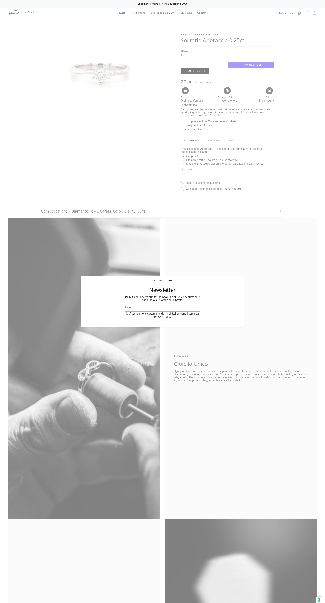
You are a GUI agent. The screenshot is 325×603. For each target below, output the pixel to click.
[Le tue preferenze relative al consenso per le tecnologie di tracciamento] (319, 600)
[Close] (238, 281)
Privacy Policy (162, 316)
